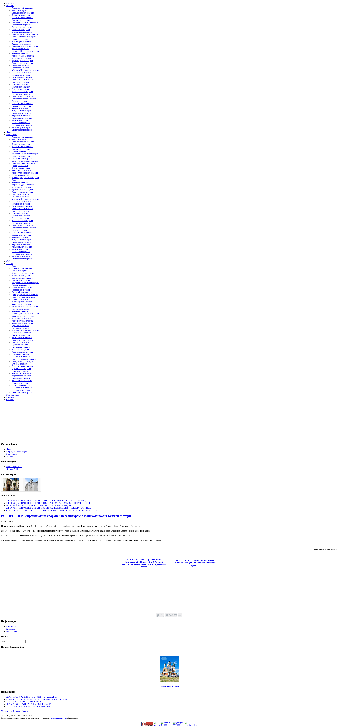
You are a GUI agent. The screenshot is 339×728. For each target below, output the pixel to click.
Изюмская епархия (20, 48)
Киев (14, 180)
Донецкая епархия (20, 39)
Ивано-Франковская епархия (25, 46)
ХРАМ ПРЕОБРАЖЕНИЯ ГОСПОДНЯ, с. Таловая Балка (32, 697)
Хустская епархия (20, 120)
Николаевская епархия (22, 77)
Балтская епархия (19, 10)
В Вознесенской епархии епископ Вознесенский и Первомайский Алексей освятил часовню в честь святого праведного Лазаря (144, 563)
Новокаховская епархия (22, 80)
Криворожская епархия (22, 63)
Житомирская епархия (22, 41)
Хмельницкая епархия (22, 118)
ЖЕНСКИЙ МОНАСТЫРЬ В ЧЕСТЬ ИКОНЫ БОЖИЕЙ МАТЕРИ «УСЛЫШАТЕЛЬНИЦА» (49, 508)
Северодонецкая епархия (23, 96)
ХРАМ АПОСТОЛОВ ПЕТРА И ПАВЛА (25, 702)
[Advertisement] (80, 421)
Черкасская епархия (21, 123)
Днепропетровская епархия (24, 37)
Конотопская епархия (21, 58)
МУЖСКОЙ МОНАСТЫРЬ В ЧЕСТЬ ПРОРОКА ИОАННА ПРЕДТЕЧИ (39, 505)
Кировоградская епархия (23, 56)
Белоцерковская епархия (23, 13)
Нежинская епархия (21, 75)
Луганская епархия (20, 65)
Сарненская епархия (21, 94)
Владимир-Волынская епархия (25, 22)
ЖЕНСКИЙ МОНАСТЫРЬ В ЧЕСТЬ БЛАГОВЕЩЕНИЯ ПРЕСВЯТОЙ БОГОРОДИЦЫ (46, 501)
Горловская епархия (21, 29)
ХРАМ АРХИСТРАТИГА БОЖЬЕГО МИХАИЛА (29, 704)
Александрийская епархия (23, 8)
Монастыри (6, 711)
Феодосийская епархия (22, 111)
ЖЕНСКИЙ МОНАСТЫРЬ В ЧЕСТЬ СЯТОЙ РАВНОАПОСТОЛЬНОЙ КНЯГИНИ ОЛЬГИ (48, 503)
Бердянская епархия (21, 15)
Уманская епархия (20, 108)
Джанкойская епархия (22, 32)
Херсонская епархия (21, 115)
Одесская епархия (20, 84)
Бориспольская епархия (22, 17)
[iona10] (11, 491)
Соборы (16, 711)
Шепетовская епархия (22, 130)
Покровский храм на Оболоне (169, 686)
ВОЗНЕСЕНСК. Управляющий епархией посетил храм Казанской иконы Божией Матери (66, 516)
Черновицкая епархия (21, 127)
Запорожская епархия (21, 44)
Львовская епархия (20, 68)
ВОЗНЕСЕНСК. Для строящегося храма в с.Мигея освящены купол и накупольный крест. (195, 563)
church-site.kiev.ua (59, 718)
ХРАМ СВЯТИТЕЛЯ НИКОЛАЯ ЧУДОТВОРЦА (29, 706)
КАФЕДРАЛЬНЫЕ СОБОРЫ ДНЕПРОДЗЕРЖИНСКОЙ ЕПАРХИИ (37, 699)
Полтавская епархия (21, 87)
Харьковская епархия (21, 113)
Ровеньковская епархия (22, 91)
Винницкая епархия (21, 20)
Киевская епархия (20, 53)
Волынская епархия (21, 25)
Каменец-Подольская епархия (25, 51)
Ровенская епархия (20, 89)
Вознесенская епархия (22, 27)
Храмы (25, 711)
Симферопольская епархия (24, 99)
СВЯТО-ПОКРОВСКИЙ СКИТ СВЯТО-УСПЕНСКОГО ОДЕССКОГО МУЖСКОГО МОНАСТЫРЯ (52, 510)
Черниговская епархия (22, 125)
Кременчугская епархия (22, 60)
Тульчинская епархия (21, 106)
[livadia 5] (31, 491)
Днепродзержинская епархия (25, 34)
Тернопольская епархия (22, 103)
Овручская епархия (20, 82)
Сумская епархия (19, 101)
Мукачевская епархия (21, 72)
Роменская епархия (20, 354)
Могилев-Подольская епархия (25, 70)
